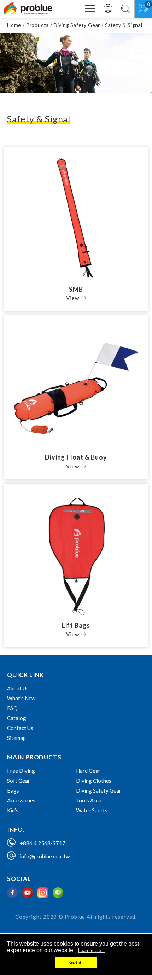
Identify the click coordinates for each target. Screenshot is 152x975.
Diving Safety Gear (77, 25)
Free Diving (21, 770)
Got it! (76, 962)
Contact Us (20, 728)
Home (14, 25)
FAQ (12, 708)
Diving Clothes (93, 780)
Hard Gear (88, 770)
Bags (13, 790)
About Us (18, 688)
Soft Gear (18, 780)
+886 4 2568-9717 (42, 843)
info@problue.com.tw (45, 856)
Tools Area (88, 800)
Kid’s (12, 810)
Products (37, 25)
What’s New (21, 698)
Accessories (21, 800)
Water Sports (91, 810)
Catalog (16, 718)
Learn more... (91, 950)
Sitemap (16, 738)
